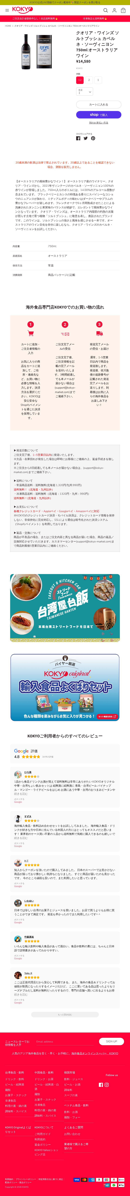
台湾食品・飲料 (14, 1072)
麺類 (7, 1090)
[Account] (114, 9)
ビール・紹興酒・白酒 (47, 1087)
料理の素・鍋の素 (16, 1106)
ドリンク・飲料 (14, 1079)
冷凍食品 (10, 1101)
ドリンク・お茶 (44, 1079)
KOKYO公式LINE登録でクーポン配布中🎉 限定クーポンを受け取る (65, 2)
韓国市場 (69, 1072)
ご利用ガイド (43, 1134)
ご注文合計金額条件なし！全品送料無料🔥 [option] (35, 18)
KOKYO (25, 1187)
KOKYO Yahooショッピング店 (46, 1152)
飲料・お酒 (71, 1112)
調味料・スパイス (16, 1111)
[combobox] (84, 91)
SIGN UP (111, 1041)
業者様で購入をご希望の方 (76, 1146)
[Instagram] (107, 1085)
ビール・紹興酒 (14, 1085)
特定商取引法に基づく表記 (51, 1179)
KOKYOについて (44, 1127)
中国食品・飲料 (44, 1072)
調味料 (68, 1090)
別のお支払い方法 (98, 122)
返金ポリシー (43, 1145)
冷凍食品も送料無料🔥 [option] (95, 18)
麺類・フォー (72, 1117)
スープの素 (71, 1095)
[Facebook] (101, 1085)
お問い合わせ (72, 1134)
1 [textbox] (79, 93)
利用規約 (40, 1139)
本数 (78, 74)
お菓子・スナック (16, 1095)
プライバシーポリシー (26, 1179)
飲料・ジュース (73, 1079)
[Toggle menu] (7, 10)
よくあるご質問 (73, 1127)
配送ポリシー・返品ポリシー (18, 1182)
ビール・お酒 (72, 1085)
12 (80, 80)
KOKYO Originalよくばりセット (18, 1130)
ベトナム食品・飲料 (76, 1105)
